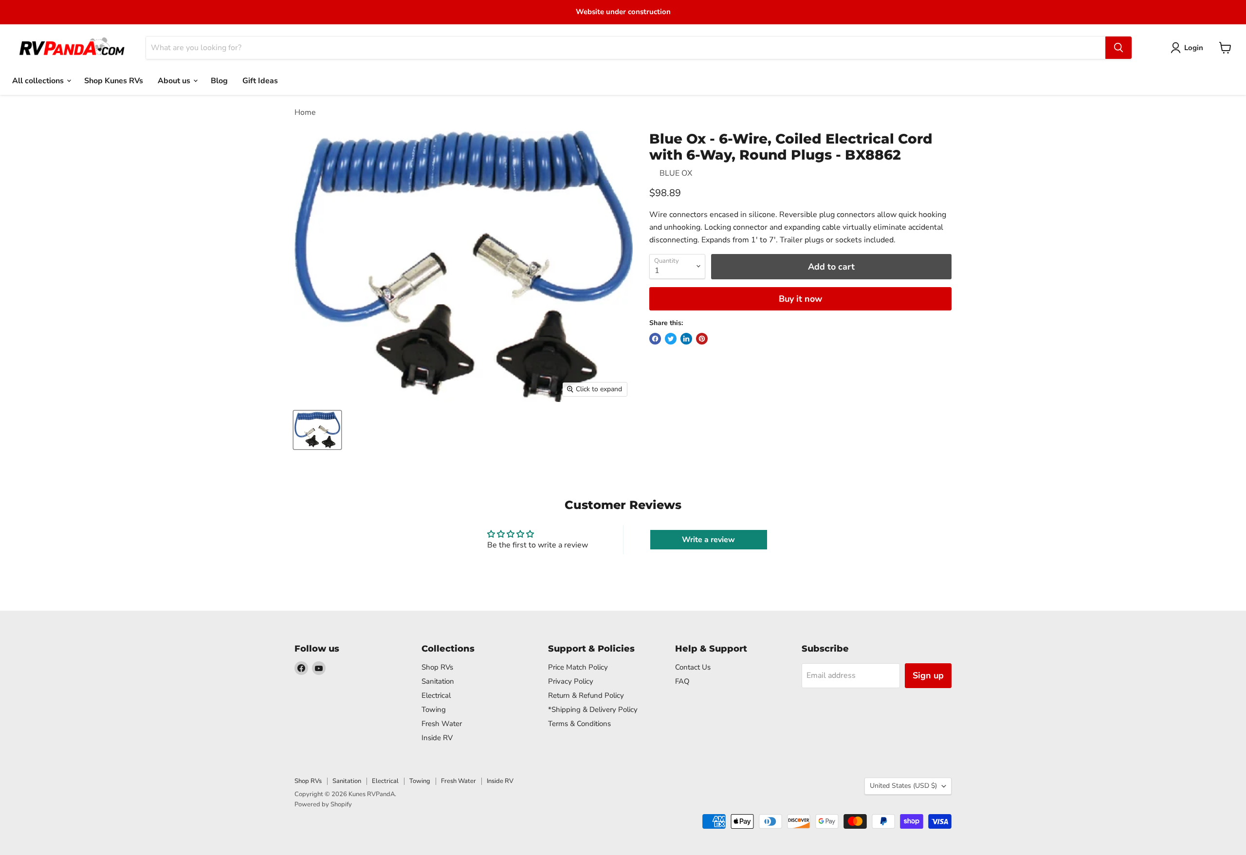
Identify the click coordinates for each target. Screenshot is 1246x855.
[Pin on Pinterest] (702, 339)
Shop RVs (437, 667)
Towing (433, 709)
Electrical (436, 695)
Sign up (928, 675)
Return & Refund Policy (586, 695)
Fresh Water (441, 723)
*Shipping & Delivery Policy (593, 709)
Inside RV (437, 738)
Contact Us (693, 667)
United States (903, 785)
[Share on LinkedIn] (686, 339)
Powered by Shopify (323, 804)
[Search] (1118, 47)
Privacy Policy (570, 681)
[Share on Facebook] (655, 339)
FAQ (682, 681)
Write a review (708, 539)
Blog (219, 80)
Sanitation (437, 681)
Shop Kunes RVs (113, 80)
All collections (39, 80)
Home (305, 112)
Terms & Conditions (579, 723)
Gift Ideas (260, 80)
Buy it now (800, 299)
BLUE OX (676, 173)
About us (175, 80)
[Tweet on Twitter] (671, 339)
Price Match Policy (578, 667)
